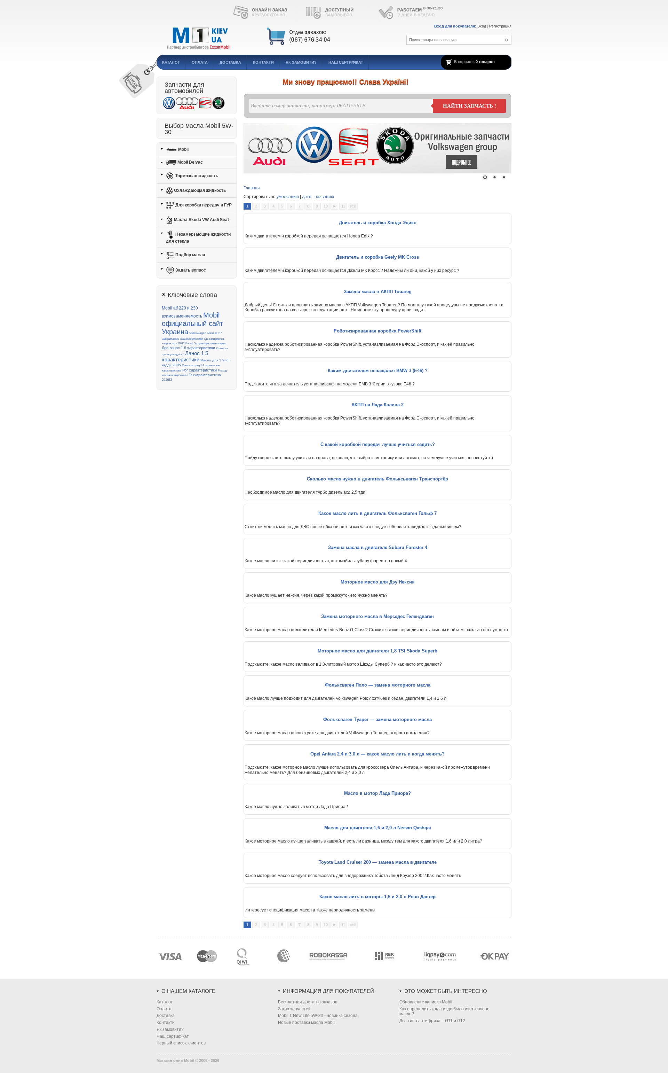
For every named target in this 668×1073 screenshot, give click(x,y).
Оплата (200, 62)
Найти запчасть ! (469, 106)
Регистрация (500, 26)
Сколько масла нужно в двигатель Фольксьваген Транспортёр (377, 478)
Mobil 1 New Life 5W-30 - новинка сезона (318, 1015)
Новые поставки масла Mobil (306, 1022)
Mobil (183, 149)
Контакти (263, 62)
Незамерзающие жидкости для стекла (198, 238)
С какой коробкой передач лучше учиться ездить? (377, 444)
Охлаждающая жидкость (199, 190)
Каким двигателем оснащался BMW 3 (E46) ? (378, 370)
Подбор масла (189, 254)
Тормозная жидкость (196, 175)
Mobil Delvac (189, 162)
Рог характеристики (199, 370)
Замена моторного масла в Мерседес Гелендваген (377, 616)
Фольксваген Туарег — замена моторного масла (377, 719)
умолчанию (288, 196)
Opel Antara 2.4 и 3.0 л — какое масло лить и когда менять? (377, 754)
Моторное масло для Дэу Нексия (378, 582)
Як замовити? (301, 62)
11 (343, 206)
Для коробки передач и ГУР (203, 205)
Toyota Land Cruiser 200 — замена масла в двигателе (378, 862)
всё (353, 206)
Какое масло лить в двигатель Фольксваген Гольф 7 (377, 513)
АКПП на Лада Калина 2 (377, 404)
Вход (481, 26)
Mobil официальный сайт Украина (192, 323)
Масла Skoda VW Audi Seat (201, 219)
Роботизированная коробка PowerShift (377, 331)
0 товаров (485, 62)
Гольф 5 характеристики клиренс (205, 343)
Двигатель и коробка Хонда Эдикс (377, 222)
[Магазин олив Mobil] (273, 36)
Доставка (230, 62)
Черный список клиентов (181, 1043)
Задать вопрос (190, 270)
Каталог (171, 62)
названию (324, 196)
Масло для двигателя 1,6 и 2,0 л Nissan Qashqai (377, 827)
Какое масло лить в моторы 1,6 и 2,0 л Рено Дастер (377, 896)
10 (326, 206)
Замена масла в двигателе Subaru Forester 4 (377, 547)
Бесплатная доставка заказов (307, 1002)
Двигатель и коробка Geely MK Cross (377, 257)
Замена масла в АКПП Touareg (378, 291)
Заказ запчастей (294, 1009)
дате (306, 196)
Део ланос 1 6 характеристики (188, 348)
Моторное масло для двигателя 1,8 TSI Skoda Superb (377, 650)
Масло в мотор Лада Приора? (377, 793)
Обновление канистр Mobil (425, 1002)
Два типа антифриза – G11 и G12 (432, 1020)
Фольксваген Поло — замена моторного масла (377, 685)
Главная (252, 188)
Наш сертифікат (345, 62)
